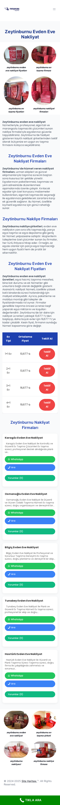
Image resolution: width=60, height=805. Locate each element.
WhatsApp (17, 459)
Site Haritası (29, 781)
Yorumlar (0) (15, 478)
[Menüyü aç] (54, 9)
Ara (13, 467)
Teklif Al (47, 354)
